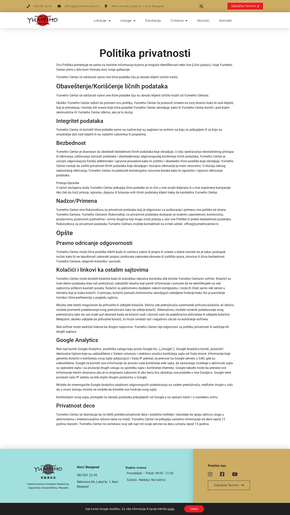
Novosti (203, 20)
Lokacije (100, 20)
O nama (177, 20)
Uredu (194, 508)
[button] (201, 6)
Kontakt (225, 20)
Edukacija (153, 20)
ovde (170, 508)
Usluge (126, 20)
